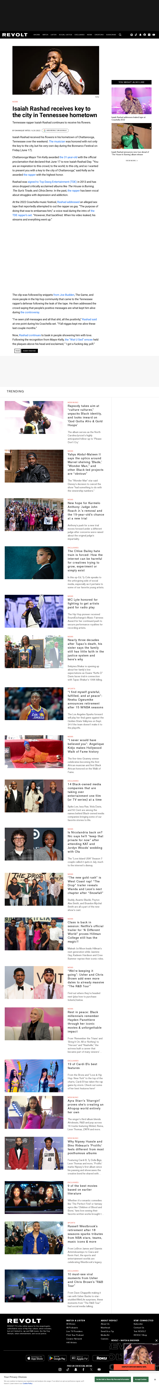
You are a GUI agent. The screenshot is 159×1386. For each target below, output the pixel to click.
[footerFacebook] (83, 1371)
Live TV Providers (74, 1331)
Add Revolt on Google (57, 130)
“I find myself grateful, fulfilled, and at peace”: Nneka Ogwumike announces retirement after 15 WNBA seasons (85, 699)
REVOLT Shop (140, 1335)
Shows (37, 35)
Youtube (154, 35)
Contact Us (139, 1327)
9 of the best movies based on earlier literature (83, 1189)
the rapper (29, 174)
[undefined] (132, 100)
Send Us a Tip (107, 1331)
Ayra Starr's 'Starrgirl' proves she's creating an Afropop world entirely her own (86, 1106)
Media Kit (105, 1335)
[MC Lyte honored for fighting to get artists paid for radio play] (34, 611)
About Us (105, 1324)
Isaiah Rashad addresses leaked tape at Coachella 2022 (129, 118)
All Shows (70, 1324)
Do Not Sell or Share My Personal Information (112, 1379)
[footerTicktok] (68, 1371)
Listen (53, 35)
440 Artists (71, 1342)
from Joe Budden (63, 294)
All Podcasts (72, 1327)
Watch (45, 35)
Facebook (144, 34)
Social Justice (65, 35)
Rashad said (89, 319)
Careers (104, 1338)
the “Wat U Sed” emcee (79, 339)
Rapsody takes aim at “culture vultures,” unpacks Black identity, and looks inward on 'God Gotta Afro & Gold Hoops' (85, 415)
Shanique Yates (22, 130)
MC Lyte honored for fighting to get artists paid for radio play (83, 603)
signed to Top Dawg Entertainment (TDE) (52, 181)
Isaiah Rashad (29, 351)
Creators (99, 35)
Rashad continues (30, 335)
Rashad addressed (68, 202)
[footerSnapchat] (76, 1371)
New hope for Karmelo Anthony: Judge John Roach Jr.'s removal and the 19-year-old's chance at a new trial (86, 510)
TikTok (136, 34)
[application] (134, 1357)
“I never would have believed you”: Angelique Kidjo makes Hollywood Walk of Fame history (86, 745)
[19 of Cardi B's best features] (34, 1075)
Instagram (132, 34)
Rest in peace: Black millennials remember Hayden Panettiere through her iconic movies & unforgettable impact (85, 1021)
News (89, 35)
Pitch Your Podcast (75, 1335)
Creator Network (74, 1338)
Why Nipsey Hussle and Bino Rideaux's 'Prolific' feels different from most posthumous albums (86, 1147)
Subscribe (111, 35)
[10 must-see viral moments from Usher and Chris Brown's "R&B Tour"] (34, 1286)
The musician (57, 141)
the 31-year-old (68, 157)
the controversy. (30, 312)
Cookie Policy (27, 1383)
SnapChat (140, 34)
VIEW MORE (131, 161)
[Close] (155, 1379)
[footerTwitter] (91, 1371)
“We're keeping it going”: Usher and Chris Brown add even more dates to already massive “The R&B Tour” (86, 978)
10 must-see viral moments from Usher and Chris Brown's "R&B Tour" (85, 1280)
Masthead (105, 1327)
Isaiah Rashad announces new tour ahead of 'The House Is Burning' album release (130, 153)
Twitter (149, 34)
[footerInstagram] (60, 1371)
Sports (71, 688)
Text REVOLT (140, 1331)
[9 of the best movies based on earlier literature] (34, 1197)
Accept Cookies (141, 1379)
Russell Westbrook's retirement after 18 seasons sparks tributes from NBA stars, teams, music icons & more (85, 1233)
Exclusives (79, 35)
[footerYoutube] (99, 1371)
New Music (73, 402)
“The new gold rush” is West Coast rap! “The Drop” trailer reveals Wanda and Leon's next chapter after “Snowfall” (85, 885)
